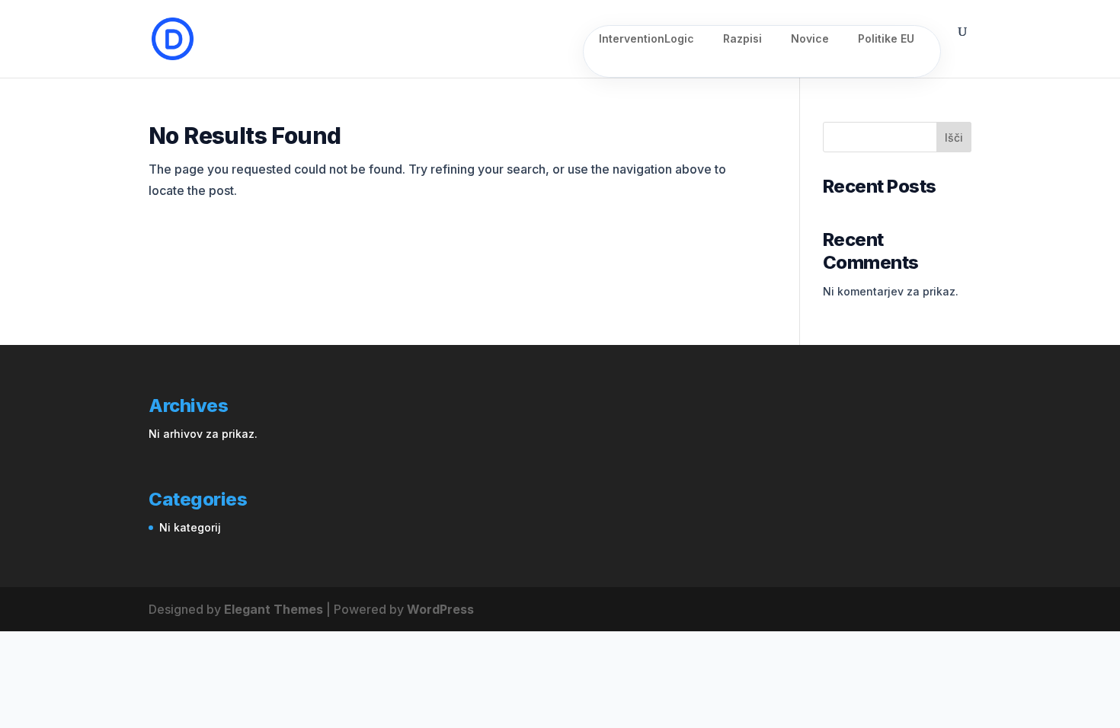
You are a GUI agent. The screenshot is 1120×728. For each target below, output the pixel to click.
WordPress (440, 609)
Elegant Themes (273, 609)
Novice (810, 39)
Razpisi (742, 39)
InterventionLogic (646, 39)
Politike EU (886, 39)
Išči (954, 137)
